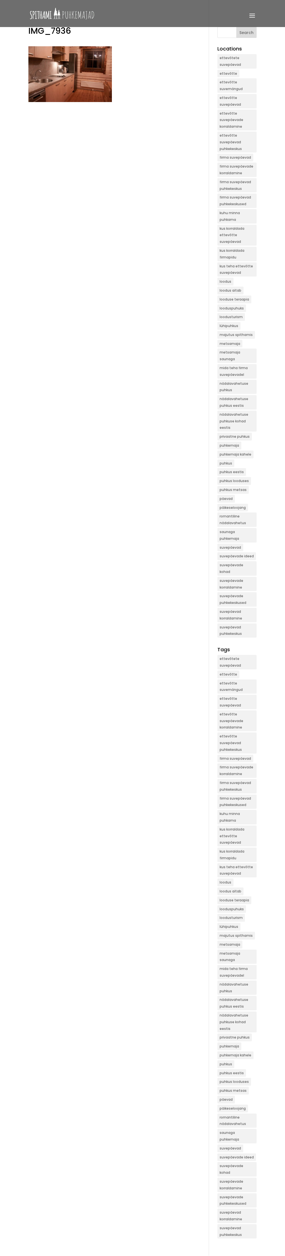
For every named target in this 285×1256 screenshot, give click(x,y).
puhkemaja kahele (235, 454)
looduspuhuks (232, 308)
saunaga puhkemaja (229, 535)
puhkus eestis (232, 472)
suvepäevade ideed (237, 556)
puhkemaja (229, 445)
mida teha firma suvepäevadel (234, 371)
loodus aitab (230, 290)
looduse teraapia (234, 299)
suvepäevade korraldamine (231, 584)
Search (246, 32)
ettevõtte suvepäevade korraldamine (231, 120)
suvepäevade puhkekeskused (233, 599)
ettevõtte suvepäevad (230, 101)
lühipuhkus (229, 325)
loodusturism (231, 316)
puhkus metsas (233, 489)
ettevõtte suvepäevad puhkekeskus (231, 142)
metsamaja (230, 343)
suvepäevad (230, 547)
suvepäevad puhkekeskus (231, 630)
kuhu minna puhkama (230, 216)
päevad (226, 498)
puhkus (226, 463)
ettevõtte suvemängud (231, 85)
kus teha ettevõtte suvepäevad (236, 269)
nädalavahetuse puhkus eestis (234, 402)
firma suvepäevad (235, 157)
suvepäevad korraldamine (231, 615)
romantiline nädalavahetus (233, 519)
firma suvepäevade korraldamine (236, 169)
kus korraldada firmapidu (232, 254)
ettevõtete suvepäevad (230, 61)
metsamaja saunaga (230, 355)
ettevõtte (228, 73)
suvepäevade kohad (231, 568)
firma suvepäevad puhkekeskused (235, 200)
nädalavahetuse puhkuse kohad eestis (234, 421)
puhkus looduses (234, 480)
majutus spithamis (236, 334)
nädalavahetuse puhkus (234, 387)
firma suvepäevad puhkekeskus (235, 185)
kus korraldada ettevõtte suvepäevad (232, 235)
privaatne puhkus (235, 436)
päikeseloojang (233, 507)
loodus (225, 281)
